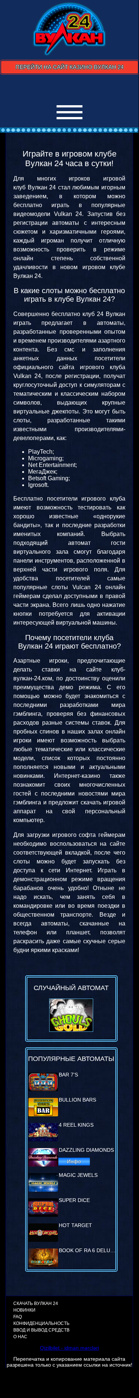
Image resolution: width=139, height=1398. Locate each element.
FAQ (17, 1316)
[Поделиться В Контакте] (103, 88)
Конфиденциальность (41, 1323)
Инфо (74, 1161)
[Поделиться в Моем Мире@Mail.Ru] (61, 88)
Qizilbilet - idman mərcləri (69, 1348)
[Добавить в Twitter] (89, 88)
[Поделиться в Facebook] (33, 88)
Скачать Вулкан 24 (35, 1303)
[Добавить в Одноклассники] (75, 88)
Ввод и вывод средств (41, 1330)
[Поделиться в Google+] (47, 88)
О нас (20, 1336)
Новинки (24, 1310)
